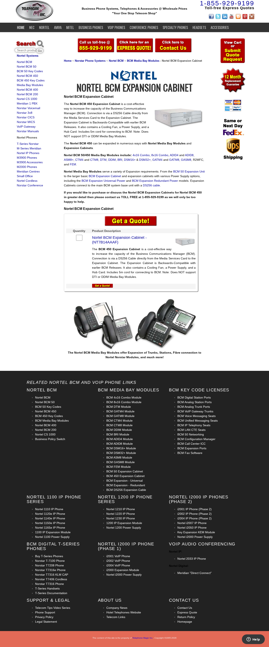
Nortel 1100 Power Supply (52, 537)
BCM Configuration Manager (196, 439)
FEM (73, 164)
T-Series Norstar (28, 143)
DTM (103, 159)
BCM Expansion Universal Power (103, 180)
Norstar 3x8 (24, 112)
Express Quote (187, 612)
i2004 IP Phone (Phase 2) (194, 518)
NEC (31, 27)
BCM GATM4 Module (120, 411)
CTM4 (79, 159)
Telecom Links (115, 617)
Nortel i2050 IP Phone (192, 527)
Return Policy (186, 617)
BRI (119, 159)
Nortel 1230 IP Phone (120, 518)
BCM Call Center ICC (191, 443)
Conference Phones (144, 27)
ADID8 (189, 155)
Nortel (44, 27)
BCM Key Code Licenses (199, 390)
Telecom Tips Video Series (52, 607)
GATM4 (157, 159)
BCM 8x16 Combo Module (123, 402)
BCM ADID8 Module (119, 443)
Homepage (184, 621)
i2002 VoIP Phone (118, 560)
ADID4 (174, 155)
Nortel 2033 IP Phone (191, 558)
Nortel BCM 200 (27, 94)
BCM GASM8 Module (120, 462)
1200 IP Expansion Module (124, 523)
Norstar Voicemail (28, 108)
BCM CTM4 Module (119, 420)
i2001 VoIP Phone (118, 556)
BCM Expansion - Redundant (125, 485)
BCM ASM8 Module (119, 457)
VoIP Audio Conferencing (202, 544)
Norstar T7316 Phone (49, 584)
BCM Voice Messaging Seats (196, 416)
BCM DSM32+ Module (121, 453)
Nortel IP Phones (28, 153)
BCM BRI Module (117, 434)
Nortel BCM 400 (27, 89)
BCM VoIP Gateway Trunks (195, 411)
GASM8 (186, 159)
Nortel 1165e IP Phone (50, 527)
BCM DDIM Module (119, 429)
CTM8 (94, 159)
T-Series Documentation (51, 593)
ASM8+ (69, 159)
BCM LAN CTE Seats (191, 429)
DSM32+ (145, 159)
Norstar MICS (26, 122)
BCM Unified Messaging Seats (197, 420)
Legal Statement (46, 621)
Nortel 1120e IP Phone (50, 513)
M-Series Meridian (29, 148)
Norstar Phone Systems (90, 60)
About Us (110, 600)
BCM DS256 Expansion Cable (126, 489)
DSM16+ (130, 159)
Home (21, 27)
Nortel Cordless (27, 180)
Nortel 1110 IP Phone (49, 509)
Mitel (70, 27)
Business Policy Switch (50, 439)
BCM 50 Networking (190, 434)
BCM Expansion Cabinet (105, 176)
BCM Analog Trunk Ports (193, 406)
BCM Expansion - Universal (124, 480)
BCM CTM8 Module (119, 425)
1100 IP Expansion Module (53, 532)
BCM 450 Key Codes (31, 80)
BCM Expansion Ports (191, 448)
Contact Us (184, 607)
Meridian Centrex (28, 171)
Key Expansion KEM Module (196, 532)
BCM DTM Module (118, 406)
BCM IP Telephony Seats (193, 425)
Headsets (199, 27)
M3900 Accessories (30, 162)
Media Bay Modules (30, 85)
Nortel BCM (24, 62)
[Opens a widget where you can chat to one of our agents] (253, 639)
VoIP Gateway (26, 126)
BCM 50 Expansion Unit (189, 171)
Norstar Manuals (28, 131)
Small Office (25, 176)
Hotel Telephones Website (123, 612)
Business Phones (91, 27)
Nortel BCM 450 (27, 75)
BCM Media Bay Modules (143, 60)
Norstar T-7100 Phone (50, 560)
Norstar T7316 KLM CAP (51, 574)
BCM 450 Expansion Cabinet (125, 476)
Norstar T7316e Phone (50, 570)
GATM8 (174, 159)
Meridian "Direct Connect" (194, 573)
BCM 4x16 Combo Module (123, 397)
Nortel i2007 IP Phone (192, 523)
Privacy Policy (44, 617)
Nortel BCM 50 (26, 66)
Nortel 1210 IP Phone (120, 509)
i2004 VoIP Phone (118, 565)
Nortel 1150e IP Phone (50, 523)
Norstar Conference (30, 185)
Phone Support (45, 612)
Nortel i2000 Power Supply (195, 537)
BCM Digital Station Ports (194, 397)
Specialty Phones (175, 27)
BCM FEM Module (118, 466)
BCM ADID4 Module (119, 439)
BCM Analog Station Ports (194, 402)
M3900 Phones (27, 157)
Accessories (220, 27)
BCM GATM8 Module (120, 416)
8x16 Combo (159, 155)
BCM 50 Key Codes (30, 71)
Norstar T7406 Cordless (51, 579)
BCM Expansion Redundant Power (155, 180)
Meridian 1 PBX (27, 103)
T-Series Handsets (47, 588)
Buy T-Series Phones (49, 556)
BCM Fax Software (189, 453)
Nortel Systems (27, 55)
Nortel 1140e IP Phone (50, 518)
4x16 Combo (141, 155)
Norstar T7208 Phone (49, 565)
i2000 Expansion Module (122, 570)
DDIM (112, 159)
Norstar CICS (25, 117)
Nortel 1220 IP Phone (120, 513)
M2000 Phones (27, 167)
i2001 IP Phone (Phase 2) (194, 509)
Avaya (58, 27)
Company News (116, 607)
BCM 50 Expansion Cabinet (124, 471)
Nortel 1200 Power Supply (123, 527)
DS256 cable (151, 185)
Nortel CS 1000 (27, 99)
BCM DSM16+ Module (121, 448)
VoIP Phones (116, 27)
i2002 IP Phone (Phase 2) (194, 513)
